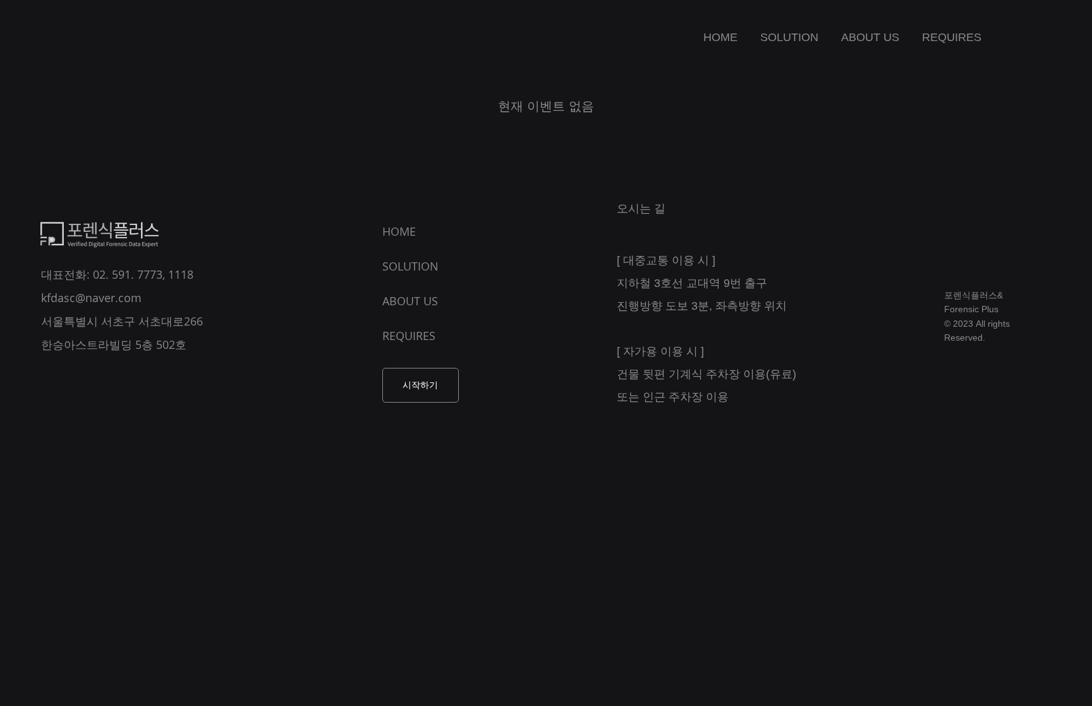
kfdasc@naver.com (91, 297)
